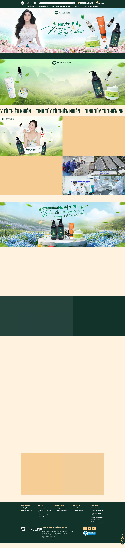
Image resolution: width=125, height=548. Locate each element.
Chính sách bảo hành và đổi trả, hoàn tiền (97, 518)
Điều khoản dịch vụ (96, 508)
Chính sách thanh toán (97, 510)
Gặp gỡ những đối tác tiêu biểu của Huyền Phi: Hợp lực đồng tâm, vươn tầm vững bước (91, 438)
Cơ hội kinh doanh (61, 508)
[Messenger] (122, 539)
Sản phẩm (42, 6)
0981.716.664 (57, 534)
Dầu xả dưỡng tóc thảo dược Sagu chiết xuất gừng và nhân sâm (48, 279)
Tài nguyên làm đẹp (91, 6)
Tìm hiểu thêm (56, 96)
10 (64, 360)
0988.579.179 (49, 534)
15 (70, 360)
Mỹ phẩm (76, 508)
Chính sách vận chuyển (97, 521)
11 (65, 360)
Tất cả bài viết (87, 345)
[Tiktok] (94, 528)
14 (69, 360)
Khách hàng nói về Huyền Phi (44, 515)
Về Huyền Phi (30, 6)
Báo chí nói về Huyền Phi (45, 511)
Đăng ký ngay (38, 490)
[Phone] (122, 536)
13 (68, 360)
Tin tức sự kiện (43, 508)
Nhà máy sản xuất (27, 510)
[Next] (120, 30)
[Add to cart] (59, 280)
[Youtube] (89, 528)
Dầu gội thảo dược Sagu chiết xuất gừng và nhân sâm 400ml (70, 279)
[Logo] (26, 354)
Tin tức (76, 6)
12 (66, 360)
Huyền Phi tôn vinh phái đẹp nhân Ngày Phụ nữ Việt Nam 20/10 (34, 437)
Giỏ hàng (100, 3)
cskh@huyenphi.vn (50, 536)
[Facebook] (85, 528)
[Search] (73, 3)
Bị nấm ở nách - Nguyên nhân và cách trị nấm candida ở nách (90, 395)
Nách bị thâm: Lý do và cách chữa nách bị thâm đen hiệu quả (33, 395)
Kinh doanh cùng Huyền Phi (60, 6)
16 (72, 360)
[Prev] (5, 30)
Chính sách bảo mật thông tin (96, 514)
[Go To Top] (122, 543)
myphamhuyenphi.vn (51, 537)
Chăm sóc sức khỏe (79, 510)
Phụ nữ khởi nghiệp (62, 510)
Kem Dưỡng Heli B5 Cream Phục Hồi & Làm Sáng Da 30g (92, 279)
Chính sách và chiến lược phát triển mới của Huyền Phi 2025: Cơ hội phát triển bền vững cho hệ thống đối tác (62, 438)
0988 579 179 (86, 3)
